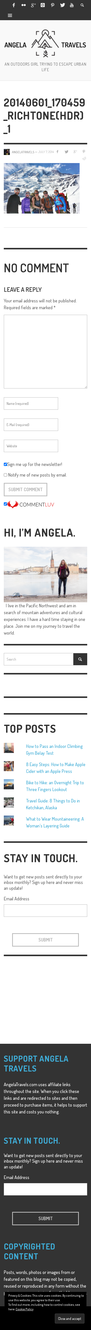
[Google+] (33, 5)
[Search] (10, 15)
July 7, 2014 (46, 152)
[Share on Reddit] (83, 158)
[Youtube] (72, 5)
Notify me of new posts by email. (37, 475)
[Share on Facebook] (57, 151)
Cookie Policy (24, 1309)
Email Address (16, 898)
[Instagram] (43, 5)
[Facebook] (13, 5)
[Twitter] (62, 5)
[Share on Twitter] (66, 151)
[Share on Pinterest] (83, 151)
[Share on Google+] (75, 151)
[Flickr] (23, 5)
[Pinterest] (52, 5)
